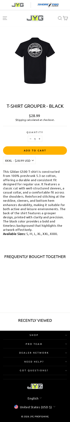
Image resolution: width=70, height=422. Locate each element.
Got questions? (34, 370)
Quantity (35, 132)
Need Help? (34, 361)
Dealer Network (34, 352)
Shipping (20, 119)
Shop (34, 334)
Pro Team (34, 343)
